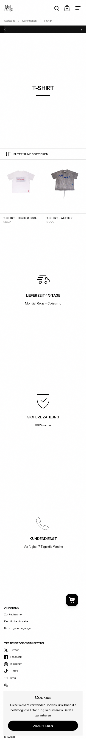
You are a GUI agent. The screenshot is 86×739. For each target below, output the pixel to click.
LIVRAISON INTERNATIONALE (43, 29)
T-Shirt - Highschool (21, 192)
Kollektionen (29, 20)
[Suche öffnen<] (56, 8)
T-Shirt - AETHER (64, 192)
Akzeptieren (43, 725)
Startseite (9, 20)
